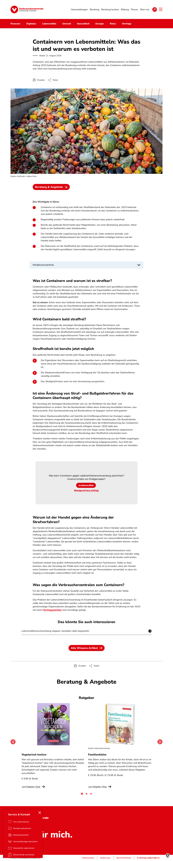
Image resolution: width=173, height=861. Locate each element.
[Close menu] (39, 812)
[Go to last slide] (13, 741)
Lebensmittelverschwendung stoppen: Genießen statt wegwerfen (55, 630)
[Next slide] (159, 741)
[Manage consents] (167, 855)
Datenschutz (88, 857)
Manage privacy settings (86, 490)
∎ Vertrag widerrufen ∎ (148, 857)
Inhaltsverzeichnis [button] (43, 265)
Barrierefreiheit (124, 857)
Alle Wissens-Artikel (84, 648)
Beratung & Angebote (49, 187)
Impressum (105, 857)
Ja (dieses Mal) (86, 485)
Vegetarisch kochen (34, 754)
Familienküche (97, 754)
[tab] (82, 794)
